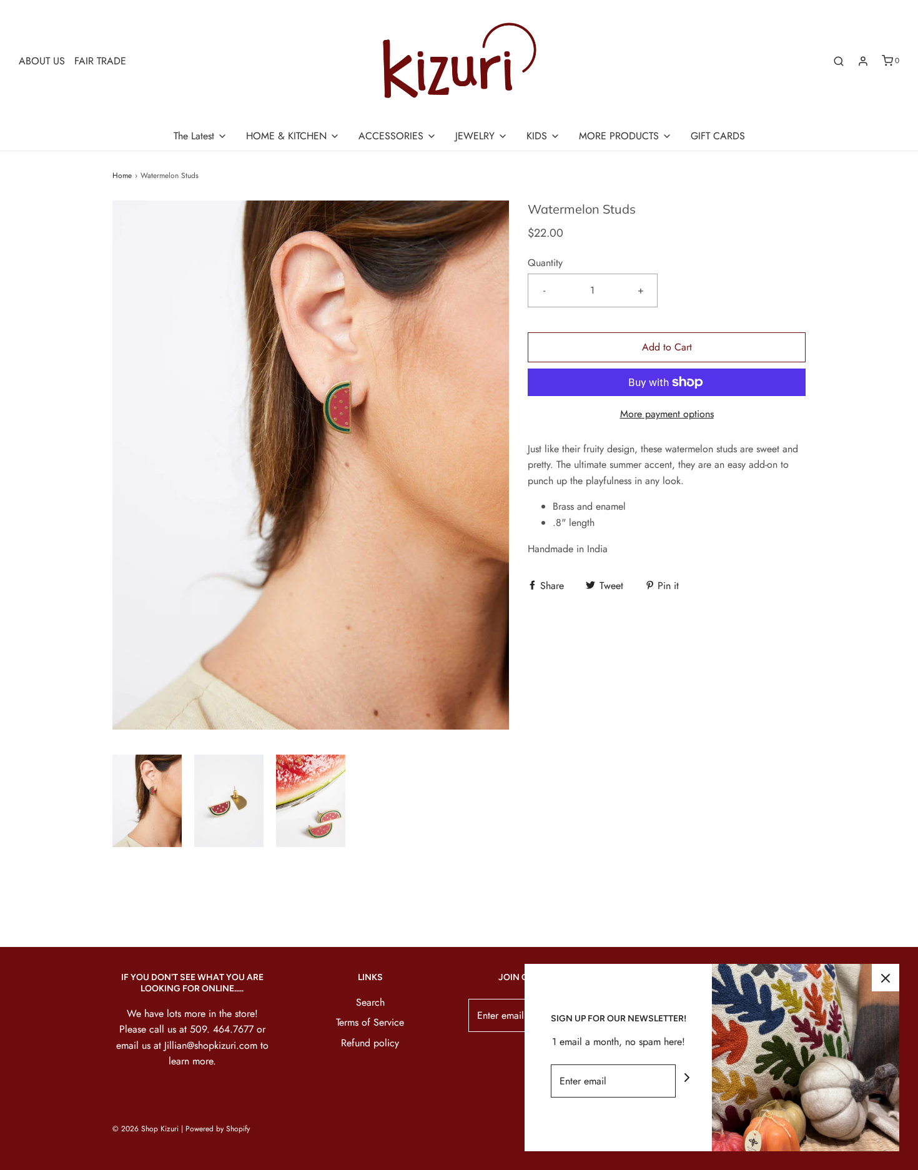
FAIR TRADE (100, 61)
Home (122, 175)
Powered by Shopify (217, 1128)
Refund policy (370, 1043)
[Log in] (863, 61)
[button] (147, 801)
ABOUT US (42, 61)
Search (370, 1002)
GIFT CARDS (718, 136)
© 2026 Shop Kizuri (145, 1128)
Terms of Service (370, 1022)
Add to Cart (667, 347)
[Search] (838, 61)
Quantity (545, 262)
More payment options (667, 414)
